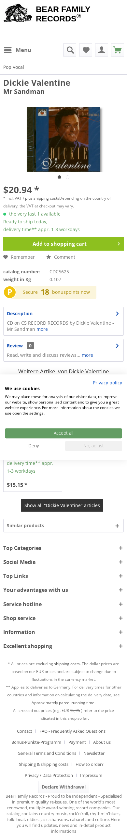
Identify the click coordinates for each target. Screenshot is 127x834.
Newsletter (94, 753)
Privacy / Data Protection (49, 775)
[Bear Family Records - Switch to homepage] (18, 13)
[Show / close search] (69, 50)
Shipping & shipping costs (43, 764)
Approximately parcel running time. (63, 702)
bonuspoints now (71, 292)
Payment (77, 742)
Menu (23, 50)
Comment (64, 257)
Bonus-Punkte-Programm (36, 742)
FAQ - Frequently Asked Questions (72, 731)
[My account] (101, 50)
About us (102, 742)
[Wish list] (85, 50)
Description (20, 313)
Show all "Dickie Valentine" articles (62, 505)
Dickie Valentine (36, 82)
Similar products (25, 525)
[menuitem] (17, 50)
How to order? (90, 764)
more (41, 329)
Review (15, 345)
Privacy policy (107, 383)
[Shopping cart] (117, 50)
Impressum (91, 775)
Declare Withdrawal (64, 787)
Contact (24, 731)
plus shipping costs (42, 198)
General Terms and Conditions (47, 753)
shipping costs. (67, 663)
